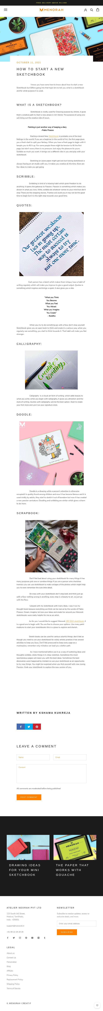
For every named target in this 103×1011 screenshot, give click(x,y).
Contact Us (11, 957)
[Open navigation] (5, 10)
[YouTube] (32, 937)
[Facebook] (8, 937)
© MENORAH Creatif (19, 1003)
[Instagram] (20, 937)
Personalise (11, 962)
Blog (9, 966)
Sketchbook (54, 136)
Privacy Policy (12, 975)
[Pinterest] (26, 937)
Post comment (29, 797)
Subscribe (67, 932)
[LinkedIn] (38, 937)
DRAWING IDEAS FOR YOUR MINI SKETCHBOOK (25, 870)
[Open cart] (97, 9)
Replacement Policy (15, 979)
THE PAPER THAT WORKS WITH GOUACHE (72, 870)
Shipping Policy (13, 984)
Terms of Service (13, 988)
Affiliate (10, 971)
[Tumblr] (45, 937)
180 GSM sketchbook (75, 621)
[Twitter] (14, 937)
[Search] (91, 9)
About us (10, 953)
